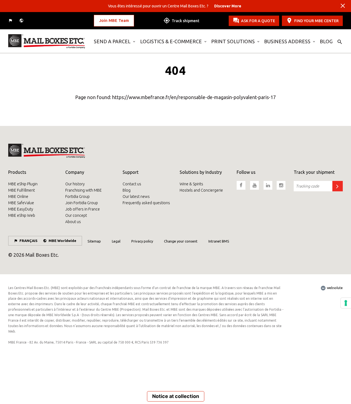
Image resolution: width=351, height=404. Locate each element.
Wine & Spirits (191, 184)
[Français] (11, 20)
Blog (326, 41)
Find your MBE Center (316, 20)
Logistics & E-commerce (171, 41)
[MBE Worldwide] (22, 20)
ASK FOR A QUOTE (258, 20)
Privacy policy (142, 241)
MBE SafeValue (21, 203)
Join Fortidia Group (81, 203)
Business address (287, 41)
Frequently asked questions (146, 203)
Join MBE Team (114, 20)
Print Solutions (233, 41)
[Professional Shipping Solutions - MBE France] (47, 41)
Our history (75, 184)
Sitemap (94, 241)
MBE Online (18, 196)
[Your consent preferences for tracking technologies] (346, 303)
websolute (334, 288)
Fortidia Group (77, 196)
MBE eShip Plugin (23, 184)
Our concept (76, 215)
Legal (116, 241)
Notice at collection (175, 396)
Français (28, 241)
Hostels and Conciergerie (201, 190)
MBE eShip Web (21, 215)
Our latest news (136, 196)
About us (73, 222)
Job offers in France (82, 209)
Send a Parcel (112, 41)
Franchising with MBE (83, 190)
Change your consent (180, 241)
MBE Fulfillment (21, 190)
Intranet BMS (218, 241)
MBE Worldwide (62, 241)
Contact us (132, 184)
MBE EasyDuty (20, 209)
